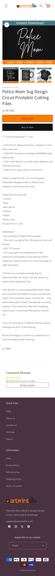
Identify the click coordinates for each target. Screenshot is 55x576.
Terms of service (14, 486)
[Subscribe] (42, 545)
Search (9, 439)
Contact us (11, 425)
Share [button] (8, 348)
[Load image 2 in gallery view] (27, 75)
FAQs (8, 411)
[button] (6, 5)
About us (10, 418)
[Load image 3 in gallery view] (44, 75)
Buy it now (27, 127)
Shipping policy (13, 479)
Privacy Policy (12, 465)
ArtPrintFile (30, 570)
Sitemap (10, 432)
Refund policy (13, 472)
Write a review (27, 385)
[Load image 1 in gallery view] (10, 75)
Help (8, 458)
